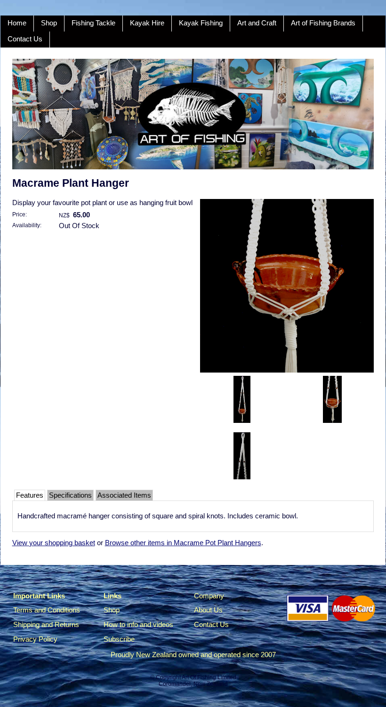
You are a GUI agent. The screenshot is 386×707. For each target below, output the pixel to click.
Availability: (26, 225)
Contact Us (25, 39)
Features (29, 495)
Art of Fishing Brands (323, 23)
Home (17, 23)
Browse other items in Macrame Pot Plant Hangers (183, 543)
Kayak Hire (147, 23)
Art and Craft (256, 23)
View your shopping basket (53, 543)
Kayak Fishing (201, 23)
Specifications (70, 495)
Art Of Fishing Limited (209, 677)
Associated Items (124, 495)
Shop (49, 23)
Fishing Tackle (93, 23)
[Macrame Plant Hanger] (287, 370)
